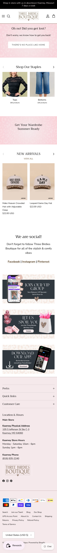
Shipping (48, 516)
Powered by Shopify (37, 542)
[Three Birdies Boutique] (28, 16)
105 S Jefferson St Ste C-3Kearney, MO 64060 (16, 429)
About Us (25, 516)
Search (5, 512)
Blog (28, 512)
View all (28, 158)
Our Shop (38, 512)
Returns (5, 520)
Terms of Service (9, 524)
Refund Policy (33, 520)
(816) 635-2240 (10, 458)
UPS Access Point (9, 516)
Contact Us (36, 516)
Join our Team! (17, 512)
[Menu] (3, 16)
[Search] (10, 16)
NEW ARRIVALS (28, 154)
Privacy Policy (18, 520)
